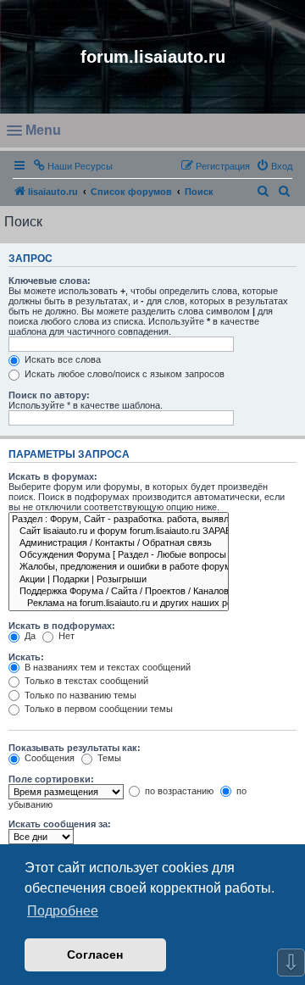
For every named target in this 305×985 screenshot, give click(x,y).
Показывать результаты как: (74, 748)
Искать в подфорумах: (61, 625)
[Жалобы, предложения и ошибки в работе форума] (118, 567)
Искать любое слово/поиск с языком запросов (123, 374)
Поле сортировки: (51, 779)
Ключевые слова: (49, 280)
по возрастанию (178, 791)
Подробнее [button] (62, 911)
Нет (65, 636)
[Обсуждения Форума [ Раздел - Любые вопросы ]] (118, 555)
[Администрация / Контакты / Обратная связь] (118, 543)
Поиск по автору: (49, 395)
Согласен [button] (95, 954)
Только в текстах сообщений (85, 681)
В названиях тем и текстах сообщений (106, 667)
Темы (108, 758)
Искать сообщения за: (59, 824)
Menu (45, 134)
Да (29, 636)
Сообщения (48, 758)
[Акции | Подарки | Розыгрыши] (118, 580)
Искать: (26, 657)
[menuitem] (274, 166)
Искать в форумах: (52, 476)
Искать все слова (61, 359)
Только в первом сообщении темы (97, 709)
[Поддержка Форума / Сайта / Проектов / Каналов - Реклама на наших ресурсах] (118, 592)
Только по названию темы (79, 695)
